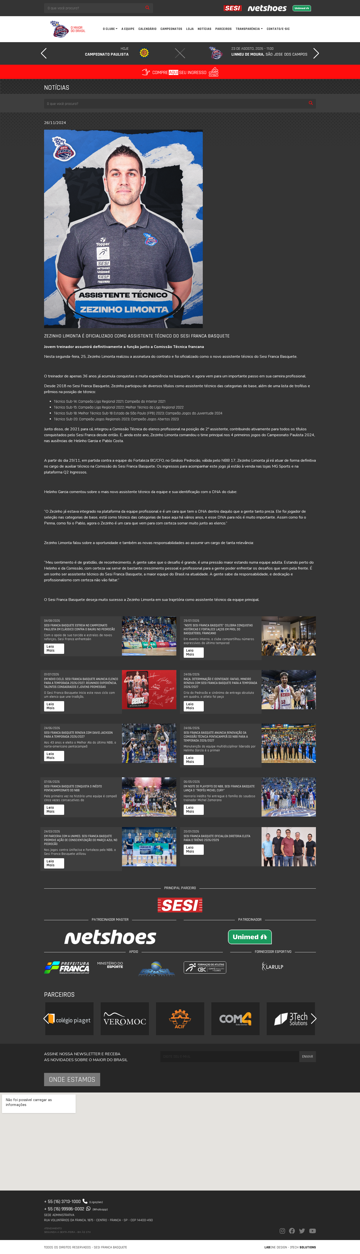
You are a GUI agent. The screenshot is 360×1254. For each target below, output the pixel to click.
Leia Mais (51, 648)
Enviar (307, 1056)
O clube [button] (109, 29)
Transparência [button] (248, 29)
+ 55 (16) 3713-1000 (73, 1201)
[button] (43, 53)
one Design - (277, 1247)
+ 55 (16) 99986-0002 (76, 1209)
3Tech (303, 1247)
